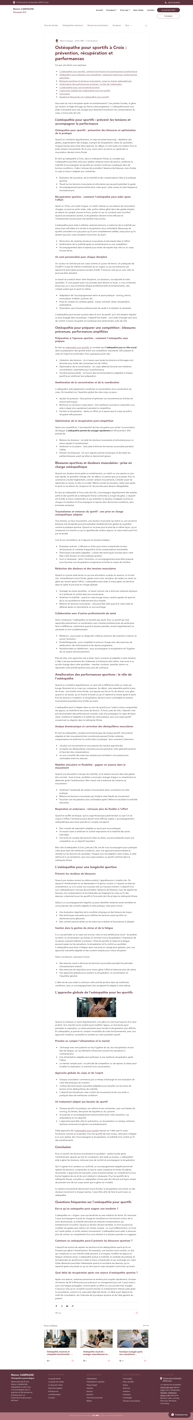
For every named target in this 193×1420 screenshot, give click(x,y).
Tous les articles (51, 25)
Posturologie (92, 1385)
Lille (168, 1395)
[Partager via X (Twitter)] (62, 1306)
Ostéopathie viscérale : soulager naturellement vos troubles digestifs (95, 1353)
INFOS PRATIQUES (56, 1374)
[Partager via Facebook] (56, 1306)
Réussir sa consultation (97, 25)
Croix (162, 1390)
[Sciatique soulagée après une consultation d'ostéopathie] (133, 1339)
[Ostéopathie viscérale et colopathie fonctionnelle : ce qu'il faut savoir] (60, 1339)
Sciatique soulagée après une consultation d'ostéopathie (131, 1353)
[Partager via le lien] (73, 1306)
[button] (111, 10)
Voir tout (146, 1325)
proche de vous (166, 1387)
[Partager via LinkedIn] (67, 1306)
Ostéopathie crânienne (72, 25)
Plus (127, 25)
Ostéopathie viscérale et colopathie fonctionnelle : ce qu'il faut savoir (60, 1353)
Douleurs (117, 25)
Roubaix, (164, 1393)
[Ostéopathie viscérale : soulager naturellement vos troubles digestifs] (96, 1339)
